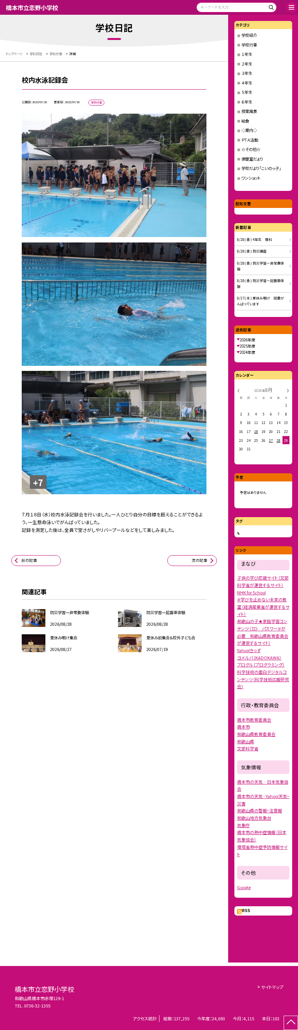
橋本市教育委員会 (254, 720)
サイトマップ (272, 987)
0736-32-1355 (37, 1005)
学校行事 (249, 45)
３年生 (246, 73)
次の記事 (199, 560)
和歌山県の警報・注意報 (259, 810)
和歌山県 (245, 741)
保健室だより (252, 159)
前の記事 (29, 560)
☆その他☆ (250, 149)
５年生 (246, 92)
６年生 (246, 102)
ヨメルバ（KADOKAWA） (259, 657)
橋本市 (243, 727)
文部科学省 (247, 748)
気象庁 (243, 825)
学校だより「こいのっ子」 (261, 168)
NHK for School (251, 592)
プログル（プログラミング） (261, 664)
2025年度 (247, 346)
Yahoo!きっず (249, 650)
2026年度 (247, 340)
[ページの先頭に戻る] (291, 1023)
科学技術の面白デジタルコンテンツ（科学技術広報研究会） (263, 679)
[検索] (270, 9)
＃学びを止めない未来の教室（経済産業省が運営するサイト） (263, 606)
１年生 (246, 54)
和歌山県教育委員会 (256, 734)
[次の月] (288, 390)
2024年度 (247, 352)
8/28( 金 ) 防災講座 (252, 251)
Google (244, 887)
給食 (245, 121)
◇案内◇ (249, 130)
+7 (38, 482)
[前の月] (238, 390)
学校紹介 (249, 35)
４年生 (246, 83)
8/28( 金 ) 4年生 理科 (254, 239)
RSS (246, 910)
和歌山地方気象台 (254, 818)
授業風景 (249, 111)
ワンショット (251, 178)
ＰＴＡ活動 (249, 140)
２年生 (246, 64)
